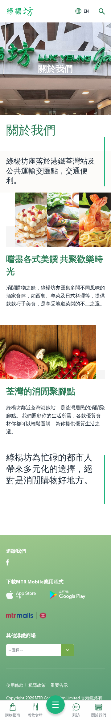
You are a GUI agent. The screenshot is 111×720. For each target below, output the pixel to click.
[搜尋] (101, 11)
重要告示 (59, 685)
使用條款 (14, 685)
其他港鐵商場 (21, 635)
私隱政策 (37, 685)
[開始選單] (55, 704)
